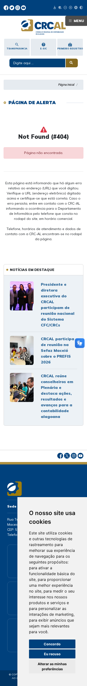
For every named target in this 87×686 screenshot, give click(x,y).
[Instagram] (18, 7)
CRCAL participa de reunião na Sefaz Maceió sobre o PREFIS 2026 (57, 350)
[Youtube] (23, 7)
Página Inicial (66, 84)
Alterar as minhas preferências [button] (52, 666)
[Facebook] (6, 7)
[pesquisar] (72, 63)
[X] (12, 7)
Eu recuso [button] (52, 654)
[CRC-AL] (43, 27)
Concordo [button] (52, 644)
